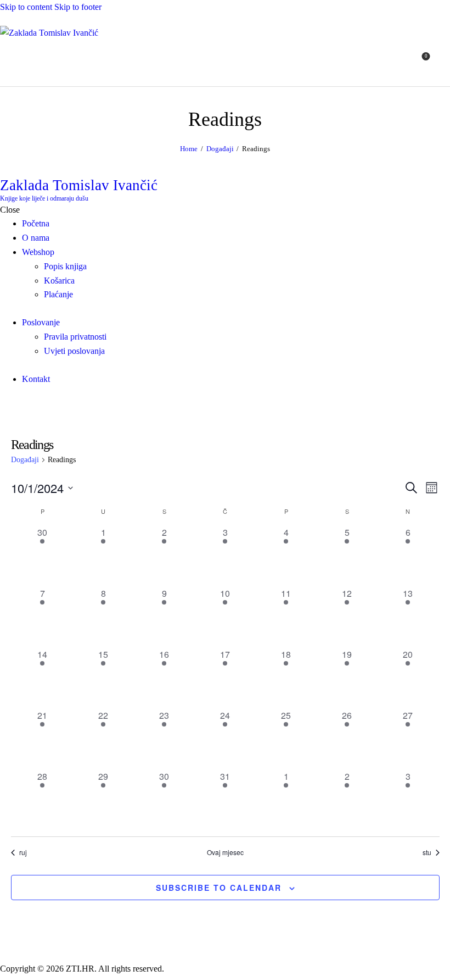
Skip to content (26, 7)
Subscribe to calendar (219, 887)
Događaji (220, 149)
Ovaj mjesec (225, 852)
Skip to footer (78, 7)
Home (189, 149)
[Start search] (443, 63)
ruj (23, 852)
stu (427, 852)
